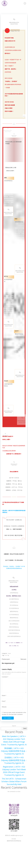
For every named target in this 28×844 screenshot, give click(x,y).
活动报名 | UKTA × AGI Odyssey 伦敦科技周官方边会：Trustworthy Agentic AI (14, 760)
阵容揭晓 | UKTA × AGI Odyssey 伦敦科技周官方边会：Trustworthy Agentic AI (14, 751)
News (9, 653)
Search (14, 726)
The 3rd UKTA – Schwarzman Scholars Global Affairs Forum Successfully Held (14, 781)
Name (4, 695)
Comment (5, 677)
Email (4, 701)
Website (4, 707)
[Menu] (25, 3)
